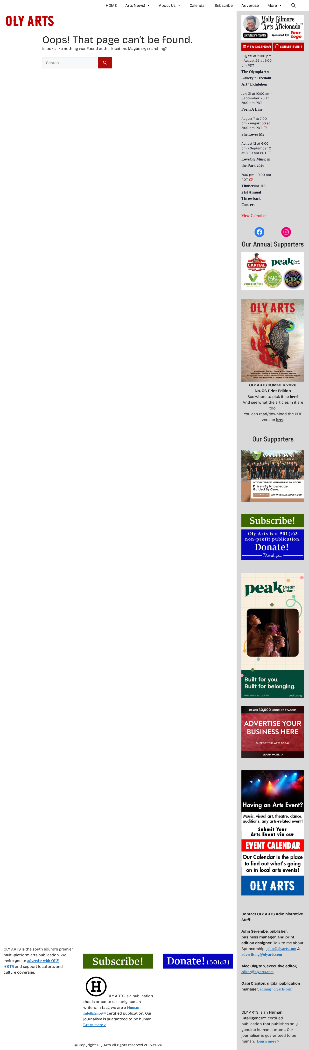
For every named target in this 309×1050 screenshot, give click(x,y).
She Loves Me (252, 134)
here (293, 397)
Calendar (198, 5)
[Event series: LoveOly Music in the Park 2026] (269, 153)
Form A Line (251, 109)
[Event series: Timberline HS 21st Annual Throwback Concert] (251, 179)
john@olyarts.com (281, 949)
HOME (111, 5)
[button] (293, 5)
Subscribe (224, 5)
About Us (167, 5)
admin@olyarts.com (276, 989)
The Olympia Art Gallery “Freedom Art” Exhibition (256, 78)
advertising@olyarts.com (261, 954)
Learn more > (94, 1025)
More (272, 5)
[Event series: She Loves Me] (265, 128)
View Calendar (253, 216)
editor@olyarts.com (257, 972)
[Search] (105, 62)
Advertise (250, 5)
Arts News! (135, 5)
